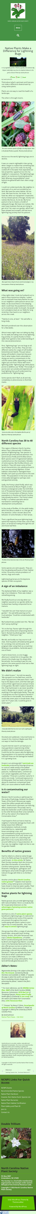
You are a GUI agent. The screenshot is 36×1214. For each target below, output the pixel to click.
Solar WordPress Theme (17, 1200)
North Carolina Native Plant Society (18, 21)
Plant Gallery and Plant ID (10, 1106)
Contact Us (5, 1112)
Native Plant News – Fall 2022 (12, 1017)
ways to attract (10, 926)
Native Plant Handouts (9, 1094)
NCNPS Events (6, 1088)
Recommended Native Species (12, 1091)
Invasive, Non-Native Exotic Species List (15, 1097)
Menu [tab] (18, 28)
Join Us (3, 1109)
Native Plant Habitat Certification (13, 1103)
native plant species (24, 914)
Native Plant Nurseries (9, 1100)
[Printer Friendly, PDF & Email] (18, 77)
